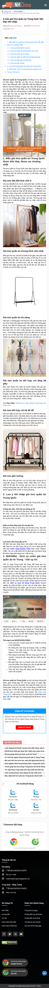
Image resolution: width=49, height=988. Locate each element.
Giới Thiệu (5, 910)
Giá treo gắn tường (17, 63)
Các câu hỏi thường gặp (32, 926)
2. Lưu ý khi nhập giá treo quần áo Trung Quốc (24, 66)
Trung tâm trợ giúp (31, 910)
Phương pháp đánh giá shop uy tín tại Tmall (26, 754)
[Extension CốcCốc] (35, 842)
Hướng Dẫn (6, 914)
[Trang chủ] (16, 5)
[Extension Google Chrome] (13, 842)
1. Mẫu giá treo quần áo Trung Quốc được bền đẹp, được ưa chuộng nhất (25, 43)
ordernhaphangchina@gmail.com (18, 879)
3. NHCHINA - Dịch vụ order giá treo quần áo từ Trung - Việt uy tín (24, 70)
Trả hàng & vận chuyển (32, 922)
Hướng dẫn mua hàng (32, 918)
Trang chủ (7, 11)
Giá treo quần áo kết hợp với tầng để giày (25, 57)
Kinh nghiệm (18, 11)
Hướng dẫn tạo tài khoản (33, 914)
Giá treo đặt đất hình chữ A (20, 48)
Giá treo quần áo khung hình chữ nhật (24, 51)
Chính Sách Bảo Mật (9, 922)
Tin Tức (4, 918)
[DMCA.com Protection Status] (9, 942)
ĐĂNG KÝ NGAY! (24, 727)
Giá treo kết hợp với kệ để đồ (20, 60)
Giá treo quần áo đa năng (19, 54)
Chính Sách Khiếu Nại (9, 926)
